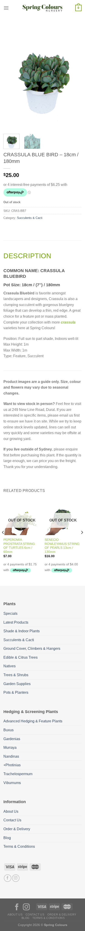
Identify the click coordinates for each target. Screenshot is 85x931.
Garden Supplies (17, 684)
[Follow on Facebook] (7, 878)
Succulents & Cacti (29, 218)
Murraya (10, 747)
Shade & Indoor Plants (21, 631)
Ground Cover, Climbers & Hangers (31, 648)
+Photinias (12, 765)
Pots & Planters (15, 692)
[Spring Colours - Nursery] (43, 8)
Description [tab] (27, 256)
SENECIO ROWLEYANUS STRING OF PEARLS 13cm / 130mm (62, 546)
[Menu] (6, 7)
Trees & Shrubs (15, 675)
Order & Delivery (16, 829)
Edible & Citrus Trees (20, 657)
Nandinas (11, 756)
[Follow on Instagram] (15, 878)
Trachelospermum (17, 774)
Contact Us (12, 820)
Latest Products (15, 622)
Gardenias (11, 739)
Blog (7, 838)
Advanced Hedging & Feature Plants (32, 721)
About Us (10, 811)
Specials (10, 613)
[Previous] (11, 77)
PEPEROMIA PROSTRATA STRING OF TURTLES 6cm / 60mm (19, 546)
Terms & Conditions (19, 846)
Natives (9, 666)
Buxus (8, 730)
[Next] (74, 77)
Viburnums (12, 783)
